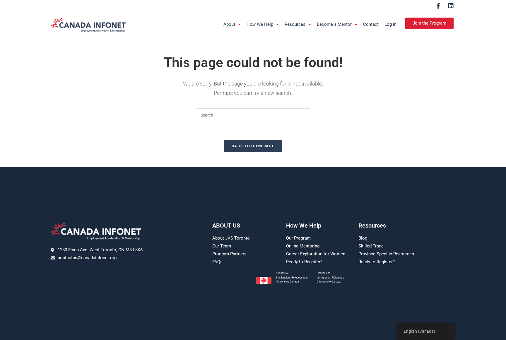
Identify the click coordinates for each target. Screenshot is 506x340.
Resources (295, 24)
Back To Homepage (253, 146)
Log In (390, 24)
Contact (371, 24)
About (229, 24)
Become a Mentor (334, 24)
